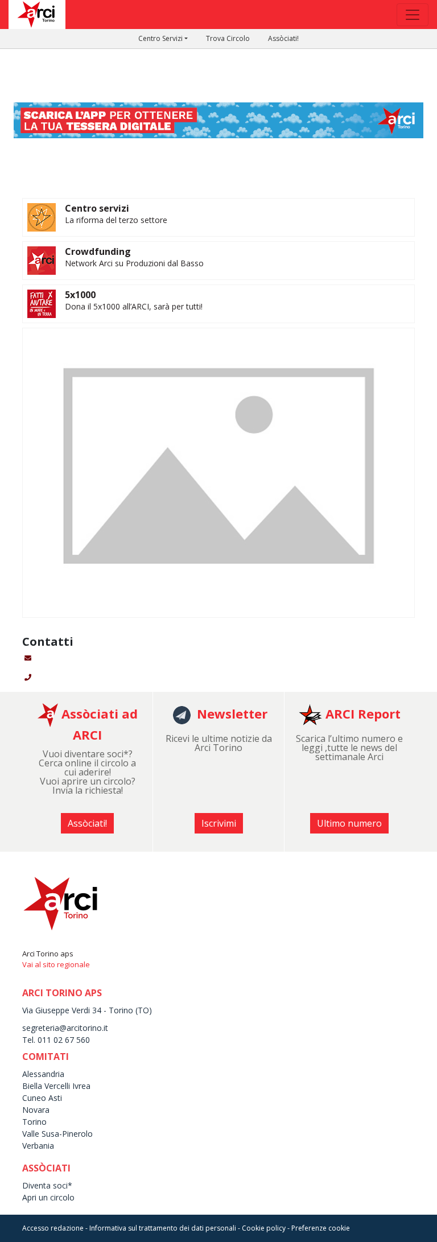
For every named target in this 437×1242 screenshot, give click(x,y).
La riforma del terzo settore (116, 219)
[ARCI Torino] (218, 119)
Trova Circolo (228, 38)
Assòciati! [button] (87, 823)
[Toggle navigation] (412, 14)
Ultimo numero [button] (349, 823)
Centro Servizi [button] (160, 38)
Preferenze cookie (320, 1228)
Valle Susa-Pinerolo (57, 1133)
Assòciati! (283, 38)
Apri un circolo (48, 1197)
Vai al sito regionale (56, 964)
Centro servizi (97, 208)
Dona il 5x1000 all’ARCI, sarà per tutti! (134, 306)
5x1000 (80, 294)
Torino (34, 1121)
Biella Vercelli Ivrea (56, 1085)
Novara (36, 1109)
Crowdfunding (98, 251)
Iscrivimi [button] (218, 823)
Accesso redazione (53, 1228)
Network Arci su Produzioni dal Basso (134, 263)
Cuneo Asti (42, 1097)
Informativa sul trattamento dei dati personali (162, 1228)
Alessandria (43, 1073)
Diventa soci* (47, 1185)
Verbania (38, 1145)
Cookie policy (264, 1228)
